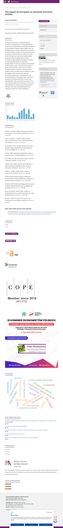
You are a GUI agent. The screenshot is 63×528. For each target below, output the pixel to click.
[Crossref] (11, 268)
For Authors (7, 451)
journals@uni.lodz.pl (19, 507)
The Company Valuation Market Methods (15, 434)
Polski (6, 226)
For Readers (7, 449)
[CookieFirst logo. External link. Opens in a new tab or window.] (11, 513)
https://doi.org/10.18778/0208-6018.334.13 (19, 29)
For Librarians (8, 454)
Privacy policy (49, 512)
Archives (12, 7)
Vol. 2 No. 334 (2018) (21, 7)
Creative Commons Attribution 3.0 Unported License (47, 62)
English (6, 224)
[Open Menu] (5, 1)
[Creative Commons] (16, 256)
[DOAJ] (9, 256)
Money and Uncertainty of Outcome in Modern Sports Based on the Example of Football (26, 430)
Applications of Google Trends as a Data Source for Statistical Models (21, 437)
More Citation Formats (45, 85)
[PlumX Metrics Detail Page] (8, 96)
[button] (13, 512)
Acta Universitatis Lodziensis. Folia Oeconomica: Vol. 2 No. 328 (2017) (34, 213)
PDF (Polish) (44, 21)
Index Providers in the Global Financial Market (16, 426)
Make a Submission (11, 233)
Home (6, 7)
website (23, 502)
